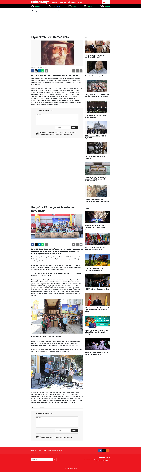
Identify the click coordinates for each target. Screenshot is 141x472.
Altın (32, 5)
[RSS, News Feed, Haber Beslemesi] (107, 450)
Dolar (69, 5)
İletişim (44, 450)
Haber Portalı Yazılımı (72, 468)
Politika (74, 2)
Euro (85, 5)
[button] (73, 70)
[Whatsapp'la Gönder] (42, 70)
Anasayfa (35, 11)
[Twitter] (36, 70)
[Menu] (108, 2)
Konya (61, 2)
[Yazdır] (46, 70)
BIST (50, 5)
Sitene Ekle (59, 450)
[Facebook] (32, 70)
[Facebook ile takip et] (100, 450)
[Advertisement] (70, 24)
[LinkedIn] (39, 70)
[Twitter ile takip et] (104, 450)
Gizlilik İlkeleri (51, 450)
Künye (39, 450)
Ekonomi (67, 2)
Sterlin (102, 5)
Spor (80, 2)
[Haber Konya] (40, 2)
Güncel (54, 2)
